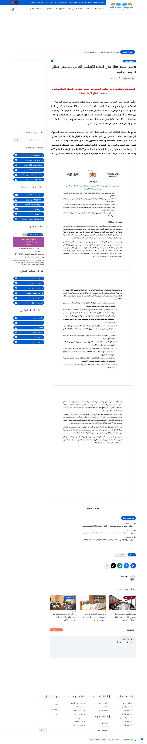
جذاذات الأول (29, 318)
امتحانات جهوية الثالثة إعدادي (29, 165)
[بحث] (12, 8)
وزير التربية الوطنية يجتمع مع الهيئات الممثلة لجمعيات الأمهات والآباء (108, 540)
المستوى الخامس (126, 718)
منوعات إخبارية (129, 61)
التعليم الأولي (128, 703)
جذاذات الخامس (29, 332)
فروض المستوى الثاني (29, 288)
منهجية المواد (78, 725)
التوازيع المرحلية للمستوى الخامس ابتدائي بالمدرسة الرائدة (98, 52)
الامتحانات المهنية (36, 9)
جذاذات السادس (29, 342)
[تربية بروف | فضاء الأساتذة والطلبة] (121, 6)
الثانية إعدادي (103, 710)
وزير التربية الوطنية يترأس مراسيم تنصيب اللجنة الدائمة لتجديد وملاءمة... (107, 533)
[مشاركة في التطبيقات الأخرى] (107, 565)
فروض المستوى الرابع (29, 298)
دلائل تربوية (79, 718)
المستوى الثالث (127, 710)
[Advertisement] (73, 32)
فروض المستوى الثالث (29, 283)
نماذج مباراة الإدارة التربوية (29, 200)
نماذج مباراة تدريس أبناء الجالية (29, 204)
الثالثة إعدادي (103, 707)
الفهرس (33, 2)
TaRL (88, 9)
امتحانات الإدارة (65, 9)
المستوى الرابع (127, 721)
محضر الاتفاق (93, 508)
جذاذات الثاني (29, 327)
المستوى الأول (127, 707)
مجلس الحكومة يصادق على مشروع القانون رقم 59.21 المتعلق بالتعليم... (107, 526)
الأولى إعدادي (103, 703)
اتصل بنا (40, 2)
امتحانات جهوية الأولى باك (29, 160)
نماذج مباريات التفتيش (29, 214)
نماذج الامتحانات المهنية (29, 195)
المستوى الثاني (127, 714)
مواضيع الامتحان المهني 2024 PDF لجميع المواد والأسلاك (29, 255)
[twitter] (16, 2)
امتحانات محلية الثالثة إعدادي (29, 170)
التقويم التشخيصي (77, 707)
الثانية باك (104, 727)
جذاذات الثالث (29, 323)
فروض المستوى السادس (29, 303)
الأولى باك (104, 723)
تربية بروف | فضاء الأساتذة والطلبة (102, 740)
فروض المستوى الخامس (29, 293)
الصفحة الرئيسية (98, 2)
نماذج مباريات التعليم (29, 209)
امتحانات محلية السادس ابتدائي (29, 175)
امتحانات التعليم (78, 9)
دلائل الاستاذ (78, 714)
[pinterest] (12, 2)
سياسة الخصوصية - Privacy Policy (79, 2)
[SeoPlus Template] (134, 739)
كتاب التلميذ (79, 721)
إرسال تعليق (127, 639)
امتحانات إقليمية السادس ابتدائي (29, 155)
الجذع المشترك (103, 730)
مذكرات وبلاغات (97, 9)
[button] (126, 565)
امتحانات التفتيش (51, 9)
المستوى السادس (126, 725)
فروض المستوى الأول (29, 278)
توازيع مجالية (78, 710)
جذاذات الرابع (29, 337)
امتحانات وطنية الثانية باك (29, 179)
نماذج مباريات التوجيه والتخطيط (29, 219)
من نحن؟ (49, 2)
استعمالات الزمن (77, 703)
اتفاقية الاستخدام (60, 2)
